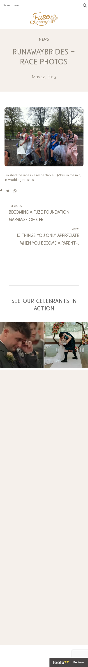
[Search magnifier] (85, 5)
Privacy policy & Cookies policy (44, 606)
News (44, 39)
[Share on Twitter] (7, 191)
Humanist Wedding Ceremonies (44, 562)
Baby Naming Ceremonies (44, 556)
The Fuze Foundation (44, 567)
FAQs (44, 577)
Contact (44, 587)
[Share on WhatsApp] (15, 191)
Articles (44, 592)
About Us (44, 572)
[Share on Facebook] (1, 191)
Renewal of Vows (44, 551)
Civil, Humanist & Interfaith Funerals (44, 546)
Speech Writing (44, 541)
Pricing (44, 582)
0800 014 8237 (44, 471)
